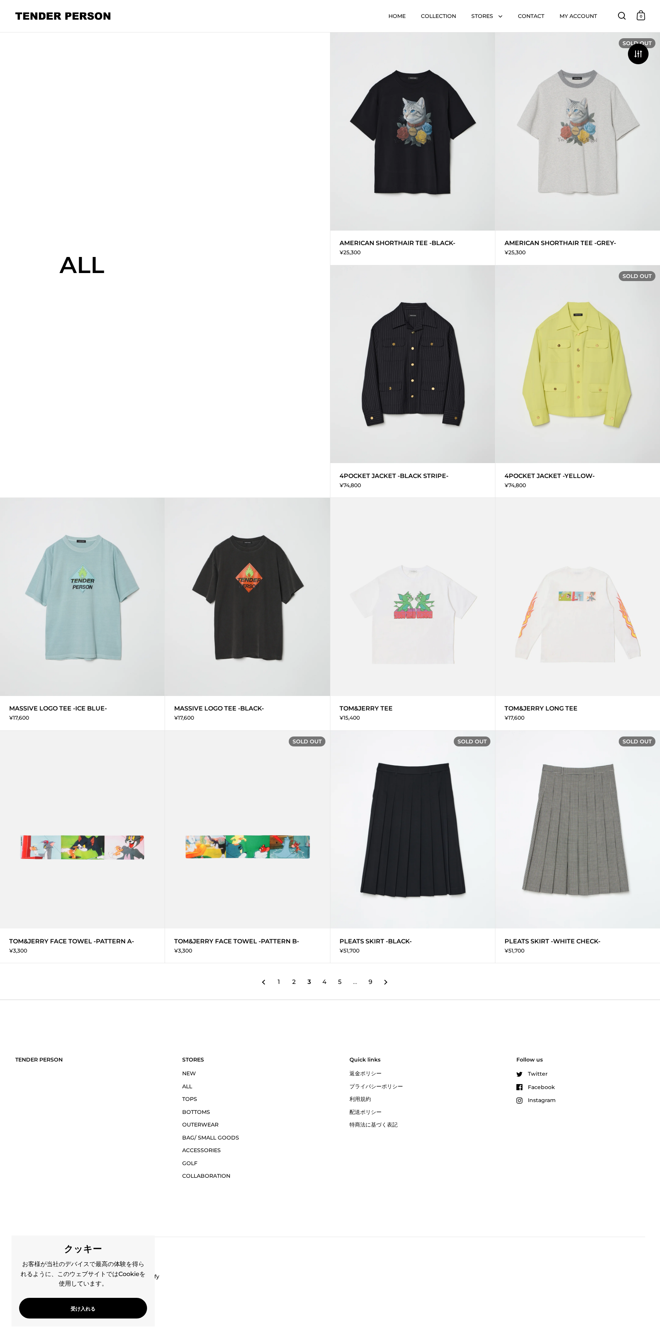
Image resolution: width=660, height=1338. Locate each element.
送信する (377, 705)
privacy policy (304, 681)
